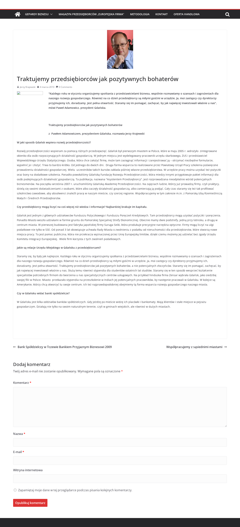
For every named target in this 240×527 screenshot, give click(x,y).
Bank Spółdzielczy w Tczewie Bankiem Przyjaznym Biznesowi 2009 (65, 347)
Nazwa (19, 434)
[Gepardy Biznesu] (17, 14)
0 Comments (65, 87)
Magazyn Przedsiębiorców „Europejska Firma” (91, 14)
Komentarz (22, 383)
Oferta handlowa (187, 14)
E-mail (18, 452)
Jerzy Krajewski (27, 87)
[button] (51, 14)
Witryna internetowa (28, 470)
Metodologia (139, 14)
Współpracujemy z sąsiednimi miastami (194, 347)
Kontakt (161, 14)
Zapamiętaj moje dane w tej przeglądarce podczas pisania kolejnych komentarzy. (75, 490)
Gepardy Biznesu (37, 14)
